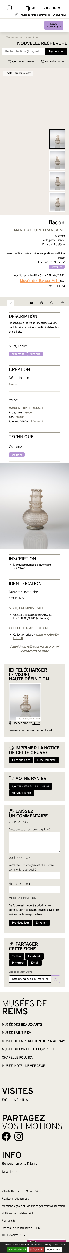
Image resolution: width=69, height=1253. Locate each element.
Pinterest (18, 963)
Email (34, 963)
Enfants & (15, 1100)
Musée (54, 25)
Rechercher (56, 51)
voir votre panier (54, 61)
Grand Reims (33, 1191)
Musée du (28, 1049)
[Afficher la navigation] (9, 8)
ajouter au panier (23, 61)
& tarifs (19, 1164)
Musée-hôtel (23, 1066)
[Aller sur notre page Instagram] (18, 1136)
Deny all (37, 1249)
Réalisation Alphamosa (15, 1199)
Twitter (16, 956)
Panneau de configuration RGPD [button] (21, 1228)
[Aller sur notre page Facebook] (6, 1136)
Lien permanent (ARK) (20, 972)
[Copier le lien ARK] (55, 979)
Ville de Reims (10, 1191)
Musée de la (33, 1041)
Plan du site (8, 1221)
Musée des (22, 1025)
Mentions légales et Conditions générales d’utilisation (33, 1206)
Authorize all (18, 1249)
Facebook (34, 956)
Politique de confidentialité (17, 1213)
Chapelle (17, 1058)
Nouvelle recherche (42, 44)
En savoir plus (59, 15)
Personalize (54, 1249)
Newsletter (9, 1172)
